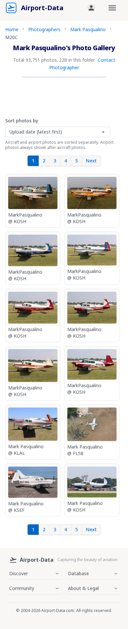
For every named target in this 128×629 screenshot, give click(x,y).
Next (91, 160)
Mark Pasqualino (88, 29)
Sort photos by (21, 120)
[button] (91, 7)
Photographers (44, 29)
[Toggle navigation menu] (112, 7)
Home (11, 29)
